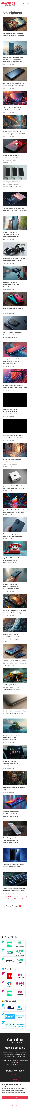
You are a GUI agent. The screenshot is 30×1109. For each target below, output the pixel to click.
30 (15, 899)
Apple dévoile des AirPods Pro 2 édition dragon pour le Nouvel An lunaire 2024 (14, 511)
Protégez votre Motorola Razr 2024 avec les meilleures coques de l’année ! (14, 310)
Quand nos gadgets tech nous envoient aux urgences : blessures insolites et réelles (11, 687)
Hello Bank (15, 1075)
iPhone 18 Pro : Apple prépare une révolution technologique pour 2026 (13, 535)
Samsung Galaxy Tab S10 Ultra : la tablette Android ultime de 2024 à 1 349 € (15, 386)
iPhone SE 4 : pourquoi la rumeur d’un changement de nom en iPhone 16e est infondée (12, 840)
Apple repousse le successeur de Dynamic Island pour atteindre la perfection (11, 737)
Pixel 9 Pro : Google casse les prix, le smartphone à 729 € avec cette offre (13, 84)
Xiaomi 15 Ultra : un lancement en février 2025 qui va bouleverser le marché (14, 712)
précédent (7, 896)
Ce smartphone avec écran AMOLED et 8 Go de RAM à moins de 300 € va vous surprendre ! (12, 814)
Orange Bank (15, 1081)
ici (16, 1062)
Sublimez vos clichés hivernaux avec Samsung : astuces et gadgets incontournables (12, 462)
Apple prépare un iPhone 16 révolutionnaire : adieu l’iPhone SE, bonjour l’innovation (11, 158)
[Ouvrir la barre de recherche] (24, 3)
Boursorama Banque (15, 1077)
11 (11, 899)
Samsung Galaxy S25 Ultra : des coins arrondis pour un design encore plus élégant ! (11, 234)
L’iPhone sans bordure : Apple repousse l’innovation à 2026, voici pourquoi (14, 611)
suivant (20, 899)
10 (8, 899)
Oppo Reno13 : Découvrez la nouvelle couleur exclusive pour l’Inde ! (13, 865)
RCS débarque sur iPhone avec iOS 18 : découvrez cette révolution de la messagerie (11, 637)
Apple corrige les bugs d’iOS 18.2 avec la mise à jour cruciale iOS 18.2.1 (14, 132)
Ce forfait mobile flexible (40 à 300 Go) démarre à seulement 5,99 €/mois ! (14, 259)
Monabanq (15, 1079)
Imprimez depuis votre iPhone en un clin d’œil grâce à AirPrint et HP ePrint (14, 34)
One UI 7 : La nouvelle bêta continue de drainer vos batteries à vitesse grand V (14, 889)
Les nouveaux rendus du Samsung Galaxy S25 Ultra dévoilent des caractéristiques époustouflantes (13, 59)
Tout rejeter (15, 1105)
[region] (15, 1095)
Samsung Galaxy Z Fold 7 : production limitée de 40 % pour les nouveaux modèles (11, 586)
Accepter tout (15, 1097)
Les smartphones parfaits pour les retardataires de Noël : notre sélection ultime (11, 412)
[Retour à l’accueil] (8, 3)
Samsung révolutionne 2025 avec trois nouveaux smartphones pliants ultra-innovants (12, 361)
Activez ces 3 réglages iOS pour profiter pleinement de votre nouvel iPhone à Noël (15, 662)
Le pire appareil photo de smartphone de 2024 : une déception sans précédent (14, 789)
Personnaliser (15, 1101)
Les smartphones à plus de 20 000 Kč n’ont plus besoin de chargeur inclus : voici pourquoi (12, 184)
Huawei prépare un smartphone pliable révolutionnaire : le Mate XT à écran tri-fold (15, 209)
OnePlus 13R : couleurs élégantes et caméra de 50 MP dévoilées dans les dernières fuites (12, 335)
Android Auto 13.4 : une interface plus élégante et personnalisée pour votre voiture (12, 764)
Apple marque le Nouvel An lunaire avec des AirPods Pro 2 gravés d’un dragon (14, 487)
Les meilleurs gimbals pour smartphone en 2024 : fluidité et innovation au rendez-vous (11, 285)
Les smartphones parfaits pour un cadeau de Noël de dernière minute (13, 437)
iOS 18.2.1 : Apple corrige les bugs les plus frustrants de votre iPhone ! (13, 108)
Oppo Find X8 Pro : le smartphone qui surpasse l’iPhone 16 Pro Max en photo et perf (12, 560)
